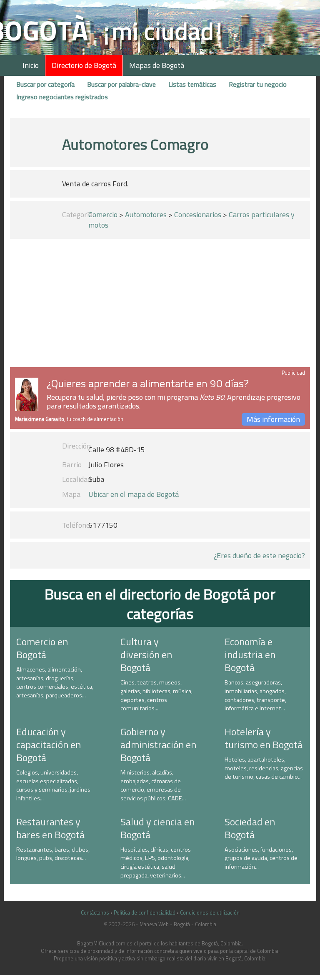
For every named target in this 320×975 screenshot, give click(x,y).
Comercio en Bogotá (42, 648)
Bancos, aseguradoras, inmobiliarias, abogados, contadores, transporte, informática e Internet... (255, 695)
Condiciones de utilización (210, 913)
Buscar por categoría (45, 84)
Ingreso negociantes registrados (62, 97)
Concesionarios (197, 214)
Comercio (103, 214)
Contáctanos (95, 913)
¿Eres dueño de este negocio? (259, 555)
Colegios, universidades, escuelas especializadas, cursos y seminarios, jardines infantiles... (53, 785)
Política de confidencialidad (144, 913)
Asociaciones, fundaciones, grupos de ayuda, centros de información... (261, 858)
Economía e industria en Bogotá (250, 654)
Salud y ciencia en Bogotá (157, 828)
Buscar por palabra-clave (121, 84)
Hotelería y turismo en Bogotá (263, 738)
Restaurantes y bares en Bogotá (50, 828)
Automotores (146, 214)
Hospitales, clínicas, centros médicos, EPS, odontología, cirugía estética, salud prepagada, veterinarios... (155, 862)
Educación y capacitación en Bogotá (48, 744)
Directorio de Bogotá (84, 65)
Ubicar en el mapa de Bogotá (133, 494)
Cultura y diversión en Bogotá (146, 654)
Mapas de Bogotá (156, 65)
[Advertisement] (160, 304)
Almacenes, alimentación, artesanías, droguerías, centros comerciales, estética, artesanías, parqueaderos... (54, 682)
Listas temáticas (192, 84)
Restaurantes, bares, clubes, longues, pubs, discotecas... (53, 854)
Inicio (30, 65)
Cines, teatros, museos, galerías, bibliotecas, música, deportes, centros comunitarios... (156, 695)
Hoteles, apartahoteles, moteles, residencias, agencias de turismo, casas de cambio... (264, 768)
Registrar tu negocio (258, 84)
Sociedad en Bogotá (250, 828)
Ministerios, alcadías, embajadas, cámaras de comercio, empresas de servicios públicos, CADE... (153, 785)
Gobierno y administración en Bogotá (158, 744)
